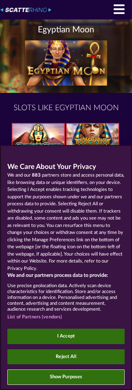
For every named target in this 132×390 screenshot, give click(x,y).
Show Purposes (66, 377)
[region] (66, 267)
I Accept (66, 336)
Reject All (66, 356)
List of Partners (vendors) (34, 317)
